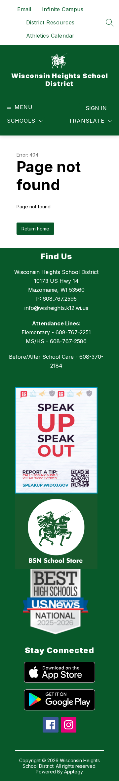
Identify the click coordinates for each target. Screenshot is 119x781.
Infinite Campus (63, 9)
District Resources (50, 22)
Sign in (96, 108)
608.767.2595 (60, 298)
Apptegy (73, 771)
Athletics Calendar (50, 35)
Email (24, 9)
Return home (35, 228)
